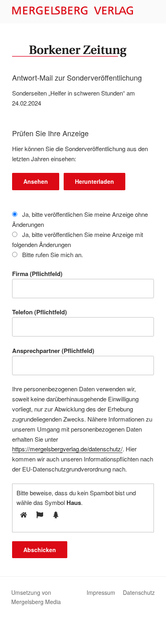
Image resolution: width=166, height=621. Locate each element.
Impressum (101, 592)
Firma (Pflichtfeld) (37, 273)
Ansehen (35, 181)
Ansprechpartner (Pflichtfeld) (53, 350)
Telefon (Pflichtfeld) (39, 311)
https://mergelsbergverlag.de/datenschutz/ (67, 448)
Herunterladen (94, 181)
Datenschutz (139, 592)
